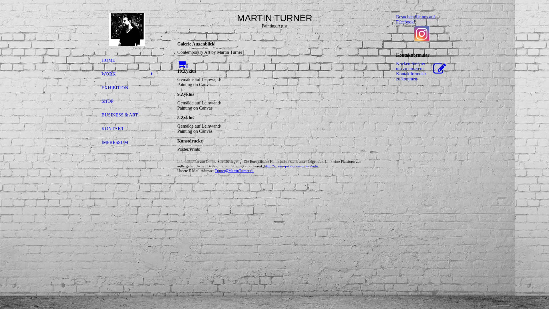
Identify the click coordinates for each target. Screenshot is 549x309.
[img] (127, 29)
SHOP (108, 101)
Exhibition (115, 87)
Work (109, 74)
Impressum (115, 142)
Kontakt (113, 128)
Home (108, 60)
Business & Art (120, 114)
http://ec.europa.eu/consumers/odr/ (291, 166)
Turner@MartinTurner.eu (234, 171)
